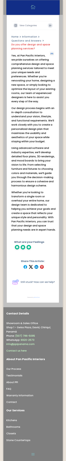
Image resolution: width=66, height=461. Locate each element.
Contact (11, 402)
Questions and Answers (26, 40)
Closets (11, 433)
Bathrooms (13, 427)
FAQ (8, 389)
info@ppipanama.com (20, 344)
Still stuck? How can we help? (38, 282)
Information (29, 36)
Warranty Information (19, 395)
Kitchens (11, 420)
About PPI (12, 382)
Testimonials (14, 375)
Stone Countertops (18, 440)
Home (15, 36)
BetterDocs (37, 297)
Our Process (13, 369)
